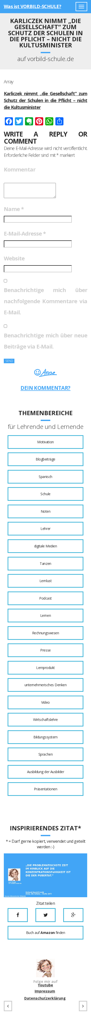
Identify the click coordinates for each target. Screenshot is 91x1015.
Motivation (45, 441)
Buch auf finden (45, 932)
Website (14, 258)
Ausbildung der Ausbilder (45, 771)
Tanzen (45, 563)
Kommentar (19, 169)
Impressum (45, 991)
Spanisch (45, 476)
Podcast (45, 598)
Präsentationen (45, 789)
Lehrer (45, 528)
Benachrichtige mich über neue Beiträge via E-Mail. (45, 340)
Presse (45, 650)
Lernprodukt (45, 667)
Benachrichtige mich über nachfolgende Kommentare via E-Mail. (45, 301)
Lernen (45, 615)
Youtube (45, 985)
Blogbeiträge (45, 459)
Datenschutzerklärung (45, 998)
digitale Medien (45, 546)
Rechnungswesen (45, 632)
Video (45, 702)
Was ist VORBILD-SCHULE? (32, 6)
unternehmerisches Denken (45, 684)
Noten (46, 511)
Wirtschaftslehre (45, 719)
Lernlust (45, 580)
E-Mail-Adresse (25, 233)
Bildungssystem (45, 737)
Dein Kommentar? (45, 387)
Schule (45, 493)
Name (14, 209)
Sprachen (45, 754)
